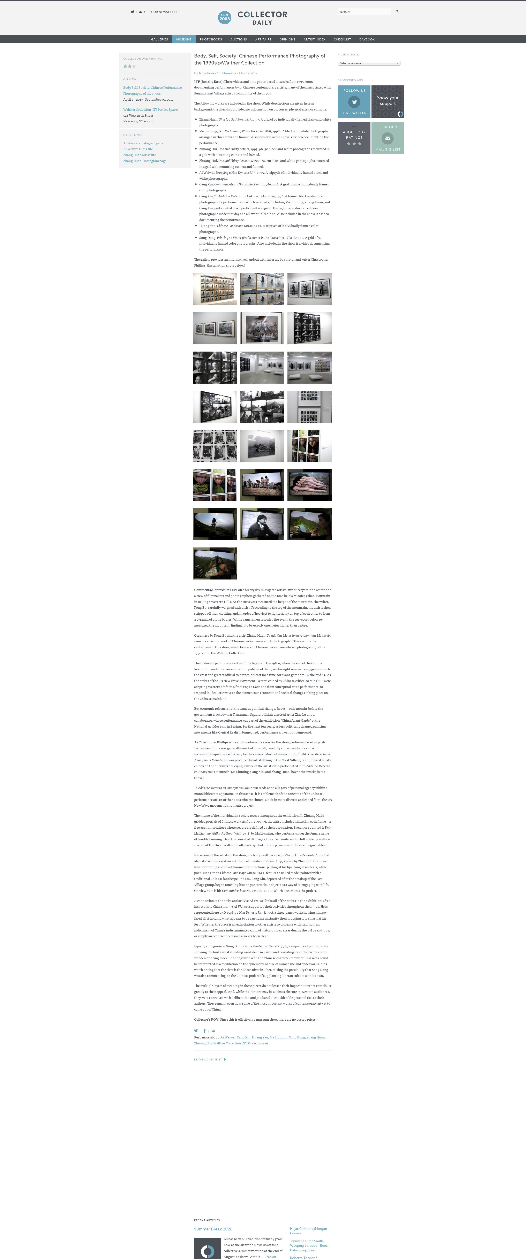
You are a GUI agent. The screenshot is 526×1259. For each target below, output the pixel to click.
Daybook (367, 39)
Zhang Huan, (316, 1037)
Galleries (159, 39)
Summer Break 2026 (213, 1229)
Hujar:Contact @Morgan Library (308, 1231)
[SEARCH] (397, 11)
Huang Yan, (261, 1037)
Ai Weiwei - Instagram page (143, 143)
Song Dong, (298, 1037)
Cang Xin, (244, 1037)
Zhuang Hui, (203, 1043)
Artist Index (314, 39)
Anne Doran (207, 73)
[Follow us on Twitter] (132, 11)
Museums (184, 39)
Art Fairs (263, 39)
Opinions (287, 39)
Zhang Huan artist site (139, 154)
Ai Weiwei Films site (138, 148)
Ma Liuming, (279, 1037)
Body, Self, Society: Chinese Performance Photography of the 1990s (152, 90)
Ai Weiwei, (228, 1037)
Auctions (238, 39)
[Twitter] (196, 1030)
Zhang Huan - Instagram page (144, 160)
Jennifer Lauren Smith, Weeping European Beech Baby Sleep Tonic (309, 1246)
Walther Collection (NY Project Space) (240, 1043)
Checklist (342, 39)
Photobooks (211, 39)
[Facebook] (204, 1030)
